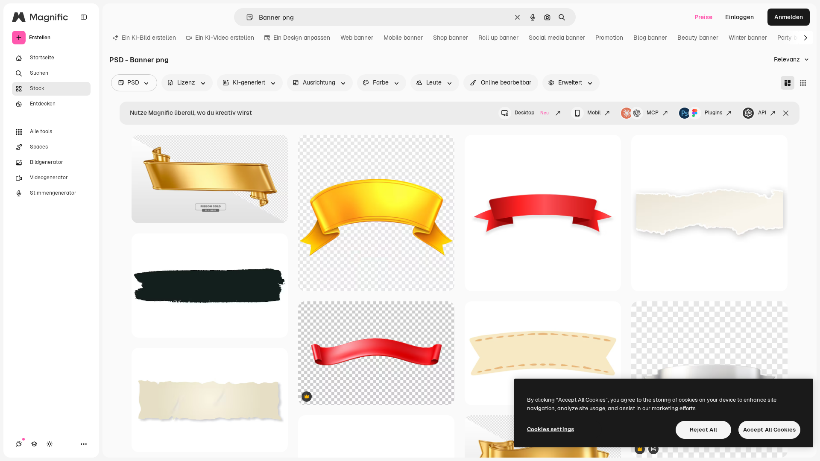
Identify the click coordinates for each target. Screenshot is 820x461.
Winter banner (748, 37)
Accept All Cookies (769, 429)
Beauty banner (697, 37)
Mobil (593, 112)
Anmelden (788, 17)
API (762, 112)
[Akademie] (34, 444)
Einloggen (739, 17)
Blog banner (650, 37)
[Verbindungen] (19, 444)
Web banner (356, 37)
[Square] (803, 83)
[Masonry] (787, 83)
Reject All (703, 429)
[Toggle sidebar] (84, 17)
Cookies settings (550, 429)
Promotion (609, 37)
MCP (653, 112)
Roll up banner (498, 37)
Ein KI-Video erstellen (224, 37)
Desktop (532, 112)
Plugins (713, 112)
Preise (703, 17)
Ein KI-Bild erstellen (149, 37)
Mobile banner (403, 37)
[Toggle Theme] (49, 444)
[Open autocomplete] (246, 17)
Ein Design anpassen (301, 37)
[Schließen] (785, 113)
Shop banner (450, 37)
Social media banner (557, 37)
